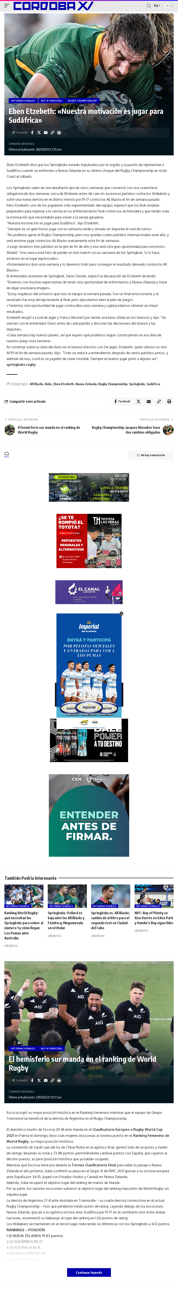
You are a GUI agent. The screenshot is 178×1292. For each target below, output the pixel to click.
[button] (8, 5)
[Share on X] (39, 132)
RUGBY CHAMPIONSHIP (82, 100)
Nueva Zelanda (86, 384)
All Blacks (36, 384)
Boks (48, 384)
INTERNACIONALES (23, 100)
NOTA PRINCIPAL (51, 100)
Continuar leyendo (89, 1272)
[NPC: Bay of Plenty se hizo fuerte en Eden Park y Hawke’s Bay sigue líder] (154, 896)
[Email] (46, 132)
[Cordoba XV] (53, 5)
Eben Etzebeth (63, 384)
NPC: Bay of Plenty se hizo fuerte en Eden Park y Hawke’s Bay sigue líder (154, 918)
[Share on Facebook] (32, 132)
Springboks (137, 384)
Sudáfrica (153, 384)
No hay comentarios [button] (153, 455)
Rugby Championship (112, 384)
